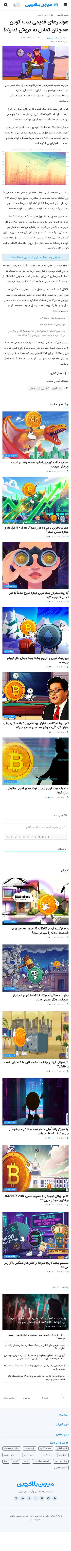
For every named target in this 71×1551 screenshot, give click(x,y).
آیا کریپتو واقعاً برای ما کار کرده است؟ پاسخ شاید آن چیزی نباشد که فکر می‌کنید (38, 1131)
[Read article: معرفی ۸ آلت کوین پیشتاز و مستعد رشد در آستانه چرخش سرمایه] (35, 435)
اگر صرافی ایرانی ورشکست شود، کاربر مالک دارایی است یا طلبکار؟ (36, 1064)
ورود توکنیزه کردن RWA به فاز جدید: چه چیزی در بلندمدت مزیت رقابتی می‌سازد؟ (40, 930)
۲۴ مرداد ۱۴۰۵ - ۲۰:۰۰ (59, 1138)
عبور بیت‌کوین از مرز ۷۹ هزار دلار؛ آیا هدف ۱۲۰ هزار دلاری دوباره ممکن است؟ (36, 529)
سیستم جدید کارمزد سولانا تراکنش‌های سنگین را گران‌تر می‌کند (36, 1265)
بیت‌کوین (46, 1454)
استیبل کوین (29, 1454)
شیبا (6, 1461)
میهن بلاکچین (63, 15)
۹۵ (47, 536)
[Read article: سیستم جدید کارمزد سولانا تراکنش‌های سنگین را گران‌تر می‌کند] (35, 1235)
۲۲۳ (47, 471)
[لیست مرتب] (23, 837)
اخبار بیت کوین (10, 521)
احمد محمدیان (53, 38)
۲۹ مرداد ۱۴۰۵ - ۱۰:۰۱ (60, 667)
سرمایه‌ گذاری (45, 1448)
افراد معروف (29, 1448)
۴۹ (48, 732)
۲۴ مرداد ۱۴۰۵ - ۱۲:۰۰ (59, 1272)
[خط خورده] (19, 837)
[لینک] (39, 837)
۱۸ (48, 1004)
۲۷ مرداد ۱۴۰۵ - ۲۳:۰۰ (59, 797)
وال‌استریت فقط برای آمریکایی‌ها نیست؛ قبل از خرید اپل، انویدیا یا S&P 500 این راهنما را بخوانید (37, 1320)
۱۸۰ (47, 602)
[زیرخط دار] (16, 837)
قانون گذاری (62, 1448)
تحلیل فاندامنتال (11, 455)
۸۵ (46, 1138)
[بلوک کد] (35, 837)
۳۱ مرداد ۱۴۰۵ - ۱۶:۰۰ (59, 471)
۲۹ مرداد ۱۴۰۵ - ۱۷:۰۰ (59, 602)
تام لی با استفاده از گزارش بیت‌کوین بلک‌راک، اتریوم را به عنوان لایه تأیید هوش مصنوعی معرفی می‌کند (36, 725)
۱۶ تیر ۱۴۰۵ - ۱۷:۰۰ (58, 1326)
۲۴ (47, 937)
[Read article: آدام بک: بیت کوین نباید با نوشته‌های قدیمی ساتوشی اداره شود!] (35, 761)
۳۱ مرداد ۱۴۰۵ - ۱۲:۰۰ (59, 1004)
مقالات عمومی (10, 921)
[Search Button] (5, 5)
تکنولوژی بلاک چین (42, 1461)
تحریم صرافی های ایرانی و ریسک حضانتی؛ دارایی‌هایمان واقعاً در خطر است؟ (35, 1346)
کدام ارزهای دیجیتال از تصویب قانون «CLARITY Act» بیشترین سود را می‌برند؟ (37, 1198)
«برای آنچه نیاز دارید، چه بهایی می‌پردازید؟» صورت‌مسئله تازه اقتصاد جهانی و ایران (36, 1377)
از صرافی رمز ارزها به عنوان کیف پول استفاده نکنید (35, 257)
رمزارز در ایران (9, 1454)
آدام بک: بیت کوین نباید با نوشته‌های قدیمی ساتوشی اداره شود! (37, 790)
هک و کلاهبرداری (60, 1467)
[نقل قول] (31, 837)
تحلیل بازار (9, 651)
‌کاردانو (15, 1461)
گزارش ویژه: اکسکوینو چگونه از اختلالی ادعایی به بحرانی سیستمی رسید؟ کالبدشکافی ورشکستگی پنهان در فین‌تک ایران (34, 1357)
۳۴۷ (47, 667)
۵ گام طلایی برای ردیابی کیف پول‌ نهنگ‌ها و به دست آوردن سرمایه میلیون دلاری (34, 1367)
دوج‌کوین (63, 1454)
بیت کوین (56, 388)
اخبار (52, 15)
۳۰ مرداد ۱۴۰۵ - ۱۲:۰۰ (59, 1071)
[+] (47, 837)
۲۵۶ (46, 1326)
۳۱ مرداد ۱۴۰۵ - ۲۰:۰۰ (59, 937)
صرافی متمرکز (10, 1055)
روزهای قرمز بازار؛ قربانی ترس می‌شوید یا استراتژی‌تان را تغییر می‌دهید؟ (37, 1336)
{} (43, 837)
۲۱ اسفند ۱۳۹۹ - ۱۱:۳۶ (30, 38)
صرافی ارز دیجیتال (11, 1448)
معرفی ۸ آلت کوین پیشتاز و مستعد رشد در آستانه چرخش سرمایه (40, 464)
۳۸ (46, 797)
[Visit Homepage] (41, 5)
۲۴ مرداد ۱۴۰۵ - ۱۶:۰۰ (59, 1205)
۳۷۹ (46, 1205)
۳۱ (47, 1272)
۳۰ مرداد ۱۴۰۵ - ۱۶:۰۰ (59, 536)
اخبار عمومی (9, 716)
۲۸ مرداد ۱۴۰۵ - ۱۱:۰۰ (60, 732)
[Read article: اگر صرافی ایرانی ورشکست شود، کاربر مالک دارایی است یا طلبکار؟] (35, 1035)
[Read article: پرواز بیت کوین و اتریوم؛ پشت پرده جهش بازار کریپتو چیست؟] (35, 630)
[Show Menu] (65, 5)
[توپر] (8, 837)
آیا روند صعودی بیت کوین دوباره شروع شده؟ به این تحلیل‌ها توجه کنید (39, 595)
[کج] (12, 837)
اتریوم (25, 1461)
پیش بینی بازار (61, 1461)
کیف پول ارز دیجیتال (39, 388)
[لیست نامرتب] (27, 837)
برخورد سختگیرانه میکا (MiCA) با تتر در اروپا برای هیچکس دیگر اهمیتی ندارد (40, 997)
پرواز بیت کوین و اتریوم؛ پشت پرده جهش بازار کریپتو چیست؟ (38, 660)
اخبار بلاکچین (42, 15)
